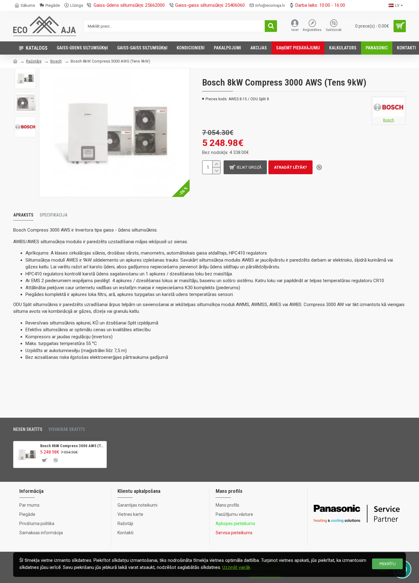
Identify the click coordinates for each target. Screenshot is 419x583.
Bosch (56, 61)
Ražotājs (33, 61)
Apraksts (23, 215)
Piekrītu (387, 564)
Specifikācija (53, 215)
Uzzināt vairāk (236, 567)
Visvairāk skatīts (66, 429)
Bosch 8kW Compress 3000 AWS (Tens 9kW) (72, 445)
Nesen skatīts (27, 429)
